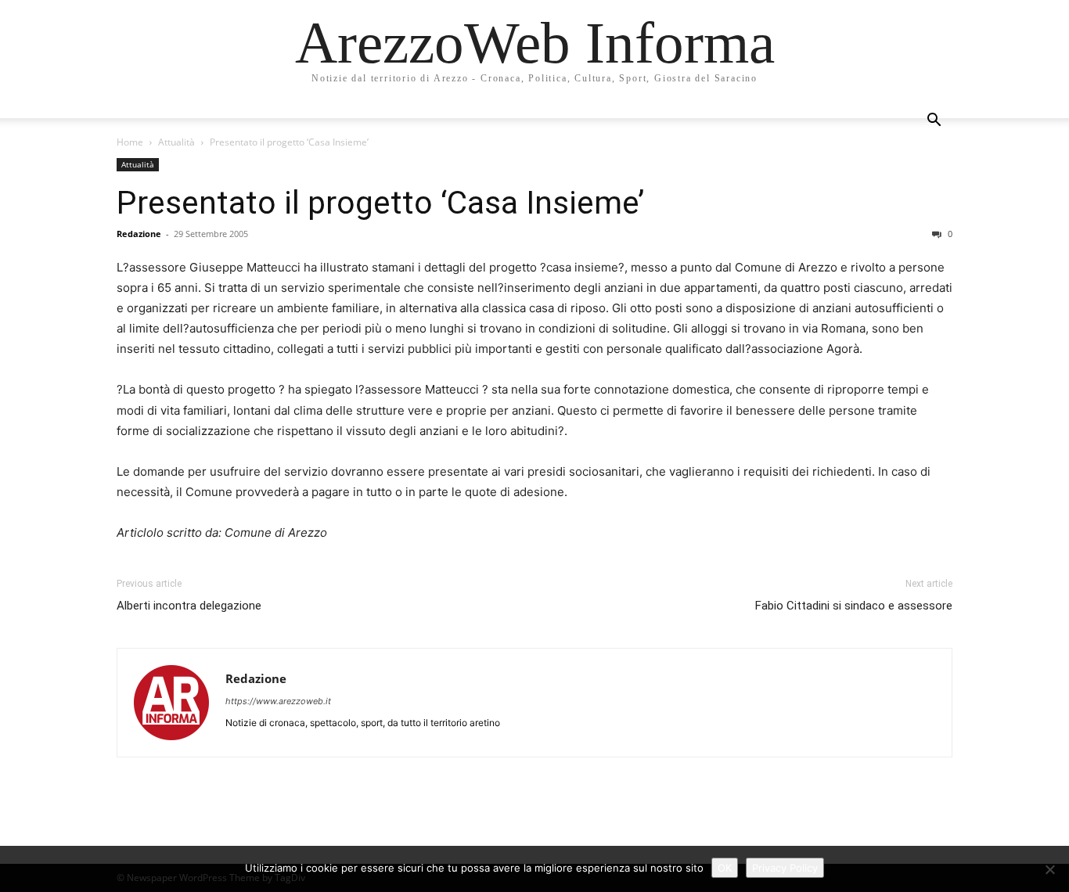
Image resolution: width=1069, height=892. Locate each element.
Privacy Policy (785, 867)
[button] (933, 121)
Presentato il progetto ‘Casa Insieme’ (380, 202)
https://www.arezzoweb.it (278, 701)
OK (725, 867)
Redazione (139, 233)
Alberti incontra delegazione (189, 606)
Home (130, 142)
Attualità (176, 142)
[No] (1049, 869)
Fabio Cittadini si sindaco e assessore (853, 606)
